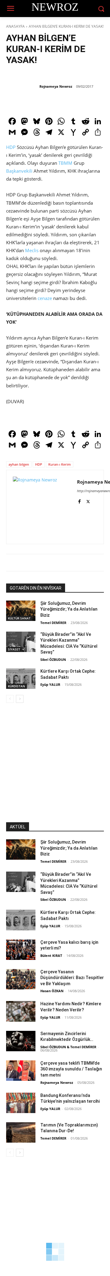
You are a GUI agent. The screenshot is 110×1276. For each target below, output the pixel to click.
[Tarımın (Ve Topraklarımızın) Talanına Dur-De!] (20, 1132)
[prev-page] (10, 699)
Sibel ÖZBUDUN (53, 659)
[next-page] (20, 699)
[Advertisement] (55, 767)
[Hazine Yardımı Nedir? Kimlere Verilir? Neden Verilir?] (20, 1011)
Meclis (31, 250)
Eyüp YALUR (50, 684)
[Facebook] (79, 500)
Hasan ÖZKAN (52, 991)
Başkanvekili (19, 171)
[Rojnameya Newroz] (22, 86)
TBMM (65, 163)
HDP (11, 147)
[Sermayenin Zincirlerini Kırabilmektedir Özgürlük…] (20, 1041)
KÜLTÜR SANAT (19, 618)
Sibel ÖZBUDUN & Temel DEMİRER (68, 1047)
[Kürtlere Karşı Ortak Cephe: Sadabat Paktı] (20, 678)
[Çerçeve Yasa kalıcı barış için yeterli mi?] (20, 949)
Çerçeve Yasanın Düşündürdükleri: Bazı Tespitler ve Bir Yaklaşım (72, 977)
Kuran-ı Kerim (59, 464)
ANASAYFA (15, 26)
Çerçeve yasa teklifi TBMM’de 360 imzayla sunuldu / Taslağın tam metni (71, 1069)
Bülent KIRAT (51, 955)
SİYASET (14, 649)
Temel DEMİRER (53, 622)
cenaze (45, 298)
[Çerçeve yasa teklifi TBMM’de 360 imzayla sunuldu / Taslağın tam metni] (20, 1070)
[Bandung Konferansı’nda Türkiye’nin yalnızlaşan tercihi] (20, 1103)
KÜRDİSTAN (16, 686)
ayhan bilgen (19, 464)
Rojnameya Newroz (55, 86)
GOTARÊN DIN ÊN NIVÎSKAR (35, 588)
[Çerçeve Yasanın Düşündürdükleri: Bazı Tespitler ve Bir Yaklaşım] (20, 979)
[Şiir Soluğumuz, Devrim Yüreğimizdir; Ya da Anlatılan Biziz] (20, 611)
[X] (88, 500)
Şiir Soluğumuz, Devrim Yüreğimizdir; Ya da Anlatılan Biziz (68, 609)
